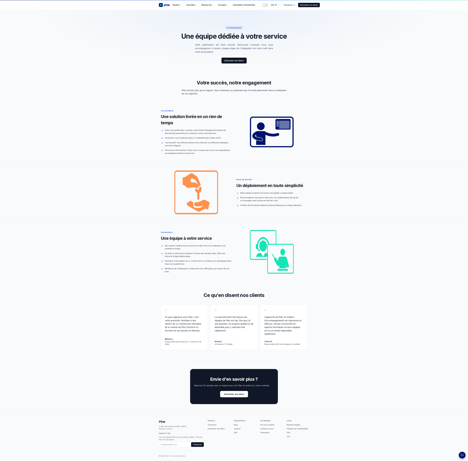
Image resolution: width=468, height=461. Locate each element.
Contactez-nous (266, 429)
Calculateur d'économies (244, 5)
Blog (236, 425)
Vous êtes (190, 5)
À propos (222, 5)
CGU (288, 433)
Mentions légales (293, 425)
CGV (288, 436)
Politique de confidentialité (297, 429)
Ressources (206, 5)
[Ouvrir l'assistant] (462, 455)
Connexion (288, 5)
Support (237, 429)
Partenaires (264, 433)
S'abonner (197, 444)
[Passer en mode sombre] (265, 5)
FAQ (235, 433)
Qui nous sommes (267, 425)
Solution (176, 5)
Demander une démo (309, 5)
